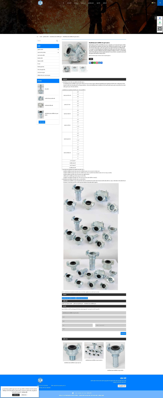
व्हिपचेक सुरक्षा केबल (41, 66)
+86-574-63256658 (44, 385)
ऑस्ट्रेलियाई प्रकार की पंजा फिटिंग (82, 298)
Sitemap (79, 393)
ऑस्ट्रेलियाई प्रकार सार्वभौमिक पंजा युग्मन (68, 298)
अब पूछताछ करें (121, 386)
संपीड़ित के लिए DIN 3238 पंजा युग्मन (44, 75)
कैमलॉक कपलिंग (40, 58)
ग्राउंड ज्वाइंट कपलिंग (41, 55)
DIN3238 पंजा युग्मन (41, 72)
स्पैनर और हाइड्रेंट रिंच (41, 69)
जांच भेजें (91, 59)
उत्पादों (41, 36)
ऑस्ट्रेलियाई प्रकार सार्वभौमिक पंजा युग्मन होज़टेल (115, 370)
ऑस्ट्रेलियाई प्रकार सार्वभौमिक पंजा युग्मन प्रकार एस (94, 360)
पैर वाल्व (39, 63)
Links (76, 393)
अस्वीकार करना (15, 395)
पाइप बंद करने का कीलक (41, 52)
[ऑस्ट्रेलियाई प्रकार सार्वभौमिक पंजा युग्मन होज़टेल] (115, 355)
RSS (83, 393)
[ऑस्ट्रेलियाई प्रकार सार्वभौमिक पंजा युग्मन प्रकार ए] (67, 69)
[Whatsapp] (73, 393)
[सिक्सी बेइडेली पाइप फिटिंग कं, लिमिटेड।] (40, 2)
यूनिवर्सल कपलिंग (46, 36)
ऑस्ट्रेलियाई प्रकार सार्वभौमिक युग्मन (56, 36)
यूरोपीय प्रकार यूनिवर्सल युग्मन (78, 303)
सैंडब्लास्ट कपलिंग (40, 61)
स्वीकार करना (24, 395)
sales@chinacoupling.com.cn (59, 385)
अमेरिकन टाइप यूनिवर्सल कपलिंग (67, 303)
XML (85, 393)
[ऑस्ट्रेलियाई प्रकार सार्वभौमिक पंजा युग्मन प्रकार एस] (94, 350)
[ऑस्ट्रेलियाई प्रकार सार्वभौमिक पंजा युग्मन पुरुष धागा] (72, 351)
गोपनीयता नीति (89, 393)
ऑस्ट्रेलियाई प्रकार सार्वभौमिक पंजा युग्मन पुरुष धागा (72, 362)
